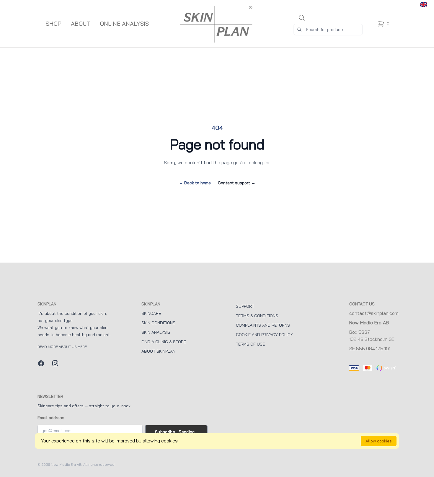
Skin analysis (155, 332)
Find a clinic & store (163, 341)
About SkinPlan (158, 351)
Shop (53, 24)
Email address (50, 417)
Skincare (151, 313)
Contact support (236, 183)
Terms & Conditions (257, 315)
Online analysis (124, 24)
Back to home (195, 182)
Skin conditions (158, 322)
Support (245, 306)
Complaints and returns (263, 325)
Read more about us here (62, 347)
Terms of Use (250, 344)
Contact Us (362, 303)
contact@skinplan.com (374, 313)
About (80, 24)
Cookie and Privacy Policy (264, 334)
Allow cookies (379, 441)
